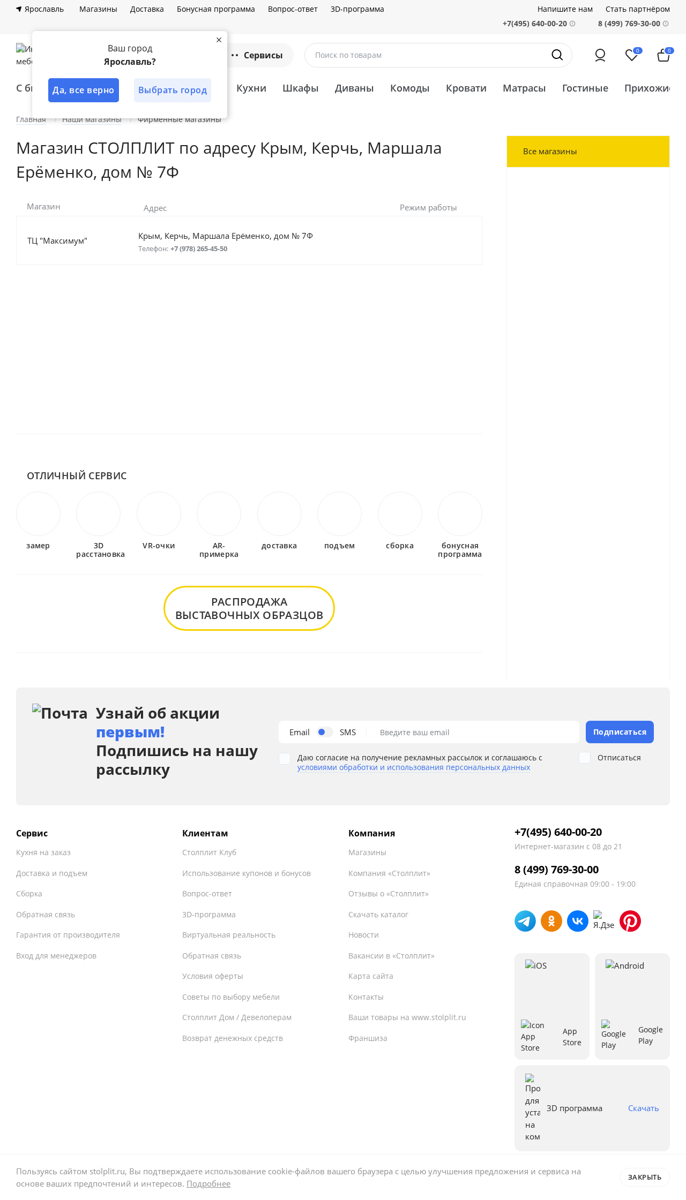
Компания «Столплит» (389, 873)
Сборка (29, 893)
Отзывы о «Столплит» (388, 893)
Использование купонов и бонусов (246, 873)
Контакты (366, 997)
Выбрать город (172, 90)
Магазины (98, 9)
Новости (363, 935)
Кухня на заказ (43, 852)
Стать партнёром (638, 9)
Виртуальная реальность (228, 935)
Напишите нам (565, 9)
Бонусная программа (216, 9)
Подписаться (620, 732)
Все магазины (550, 151)
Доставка (147, 9)
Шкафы (300, 87)
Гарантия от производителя (68, 935)
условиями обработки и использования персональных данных (413, 767)
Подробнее (208, 1183)
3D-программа (357, 9)
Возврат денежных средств (232, 1038)
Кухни (251, 87)
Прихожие (649, 87)
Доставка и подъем (51, 873)
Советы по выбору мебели (231, 997)
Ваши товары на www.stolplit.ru (407, 1017)
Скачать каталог (378, 914)
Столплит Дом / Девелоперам (237, 1017)
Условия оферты (212, 976)
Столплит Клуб (209, 852)
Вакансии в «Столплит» (391, 955)
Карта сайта (370, 976)
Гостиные (585, 87)
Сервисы (263, 55)
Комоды (410, 87)
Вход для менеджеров (56, 955)
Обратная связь (45, 914)
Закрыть (645, 1177)
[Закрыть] (218, 39)
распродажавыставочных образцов (249, 608)
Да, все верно (84, 90)
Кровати (466, 87)
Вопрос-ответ (293, 9)
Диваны (354, 87)
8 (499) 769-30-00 (629, 23)
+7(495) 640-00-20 (558, 832)
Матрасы (524, 87)
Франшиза (367, 1038)
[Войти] (600, 55)
